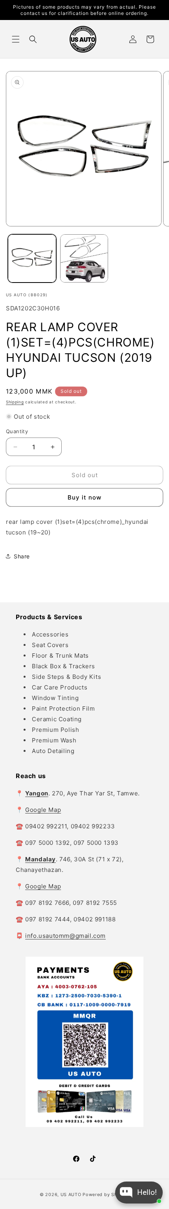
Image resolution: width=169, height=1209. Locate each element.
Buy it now (84, 497)
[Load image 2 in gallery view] (84, 258)
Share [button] (22, 556)
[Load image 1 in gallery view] (32, 258)
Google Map (43, 809)
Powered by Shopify (106, 1194)
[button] (15, 39)
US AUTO (71, 1194)
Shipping (15, 401)
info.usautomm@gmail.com (65, 935)
